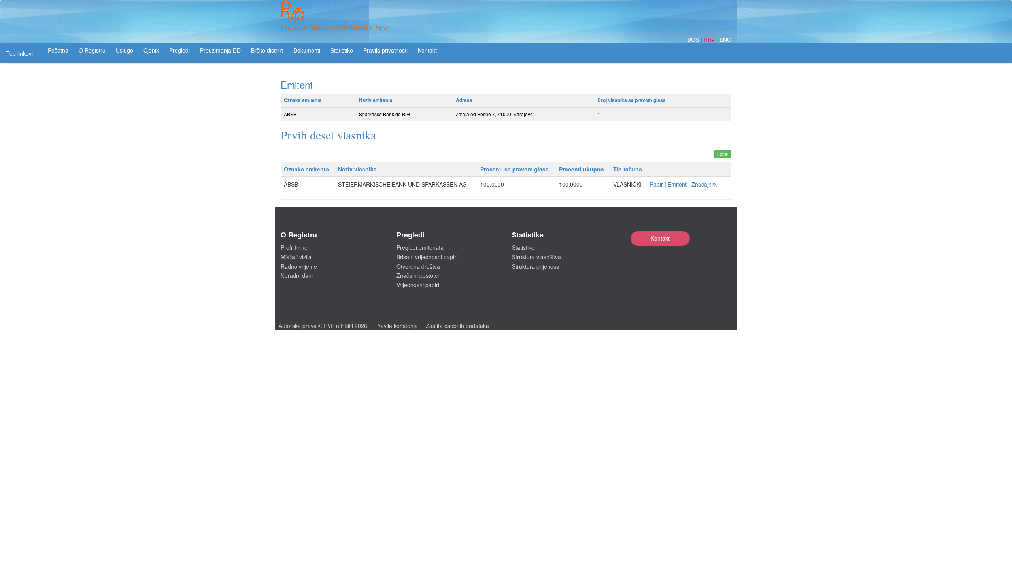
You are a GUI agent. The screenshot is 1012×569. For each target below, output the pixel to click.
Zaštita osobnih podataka (457, 326)
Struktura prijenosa (535, 266)
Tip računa (627, 169)
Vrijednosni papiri (417, 285)
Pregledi (179, 50)
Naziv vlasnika (357, 169)
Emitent (677, 184)
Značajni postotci (417, 275)
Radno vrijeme (299, 266)
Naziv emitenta (376, 100)
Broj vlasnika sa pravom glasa (631, 100)
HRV (710, 39)
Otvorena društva (418, 266)
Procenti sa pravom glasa (514, 169)
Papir (656, 184)
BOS (693, 39)
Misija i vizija (296, 257)
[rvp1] (292, 11)
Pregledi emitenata (420, 247)
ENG (725, 39)
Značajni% (704, 184)
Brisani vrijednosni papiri (426, 257)
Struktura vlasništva (536, 257)
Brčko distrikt (267, 50)
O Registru (92, 50)
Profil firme (294, 247)
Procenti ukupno (581, 169)
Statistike (341, 50)
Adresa (464, 100)
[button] (21, 53)
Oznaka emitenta (303, 100)
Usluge (124, 50)
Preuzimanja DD (220, 50)
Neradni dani (297, 275)
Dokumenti (306, 50)
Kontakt (660, 238)
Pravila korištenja (396, 326)
